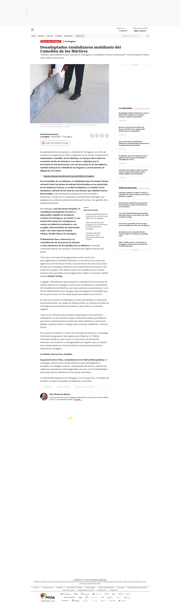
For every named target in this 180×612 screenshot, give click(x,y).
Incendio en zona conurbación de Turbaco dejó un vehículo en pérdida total (133, 234)
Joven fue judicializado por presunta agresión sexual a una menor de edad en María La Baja (133, 215)
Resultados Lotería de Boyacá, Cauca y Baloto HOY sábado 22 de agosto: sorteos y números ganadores (134, 115)
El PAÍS (65, 593)
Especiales (80, 36)
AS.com (113, 593)
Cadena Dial (101, 597)
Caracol (127, 593)
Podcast (50, 36)
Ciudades (58, 36)
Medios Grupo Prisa (47, 601)
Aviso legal (120, 587)
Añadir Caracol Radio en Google (56, 143)
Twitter (97, 136)
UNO (79, 597)
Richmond (65, 600)
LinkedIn (102, 136)
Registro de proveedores (106, 587)
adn (120, 593)
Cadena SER (106, 593)
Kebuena (127, 597)
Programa (123, 31)
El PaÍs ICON (94, 600)
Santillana (84, 593)
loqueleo (112, 600)
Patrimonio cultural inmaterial (84, 387)
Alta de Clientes (90, 587)
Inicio (33, 36)
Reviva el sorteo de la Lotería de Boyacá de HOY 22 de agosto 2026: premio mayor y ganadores (132, 129)
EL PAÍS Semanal (109, 597)
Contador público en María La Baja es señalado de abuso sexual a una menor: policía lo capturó (134, 194)
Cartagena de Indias (63, 387)
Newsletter (143, 36)
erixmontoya (62, 134)
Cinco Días (94, 597)
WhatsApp (107, 136)
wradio (86, 597)
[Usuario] (147, 36)
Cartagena (70, 41)
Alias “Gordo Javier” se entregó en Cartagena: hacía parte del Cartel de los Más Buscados (133, 244)
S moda (103, 600)
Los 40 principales (75, 593)
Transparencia (101, 590)
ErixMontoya (60, 134)
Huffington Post (68, 597)
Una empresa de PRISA (47, 596)
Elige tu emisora (140, 31)
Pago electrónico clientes (74, 587)
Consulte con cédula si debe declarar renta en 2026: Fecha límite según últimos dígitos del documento (133, 172)
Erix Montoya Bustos (49, 134)
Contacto (36, 587)
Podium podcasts (85, 600)
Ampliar (105, 68)
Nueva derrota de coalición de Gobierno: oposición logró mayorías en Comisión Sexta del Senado (134, 143)
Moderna (75, 600)
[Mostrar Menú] (32, 30)
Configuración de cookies (85, 590)
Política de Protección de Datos (137, 587)
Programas (68, 36)
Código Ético (113, 590)
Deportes (41, 36)
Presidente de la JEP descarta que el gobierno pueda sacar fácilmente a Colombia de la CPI (133, 157)
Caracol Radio (90, 30)
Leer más (77, 399)
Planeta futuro (118, 597)
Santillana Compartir (96, 593)
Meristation (122, 600)
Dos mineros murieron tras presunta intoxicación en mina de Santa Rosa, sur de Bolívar (133, 205)
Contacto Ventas (47, 587)
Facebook (92, 136)
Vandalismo (48, 387)
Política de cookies (68, 590)
